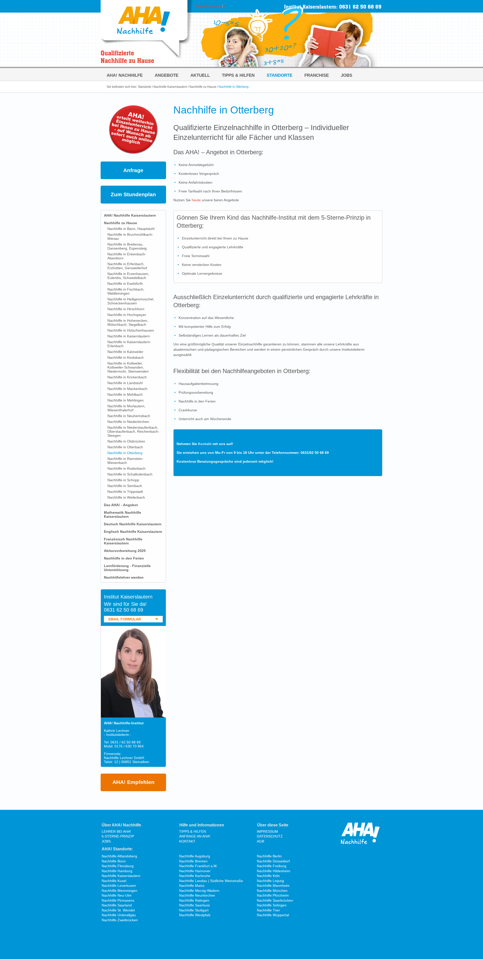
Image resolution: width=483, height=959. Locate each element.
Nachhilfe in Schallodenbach (129, 474)
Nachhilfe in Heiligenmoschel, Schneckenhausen (130, 301)
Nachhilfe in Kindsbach (125, 357)
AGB (260, 841)
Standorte (279, 75)
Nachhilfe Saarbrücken (275, 900)
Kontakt (205, 444)
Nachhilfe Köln (268, 876)
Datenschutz (270, 836)
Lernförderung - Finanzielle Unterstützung (127, 568)
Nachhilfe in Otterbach (125, 447)
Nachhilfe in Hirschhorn (125, 309)
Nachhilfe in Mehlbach (125, 394)
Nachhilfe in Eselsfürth (125, 284)
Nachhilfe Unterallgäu (119, 915)
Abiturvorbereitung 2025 (125, 551)
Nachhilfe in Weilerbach (126, 497)
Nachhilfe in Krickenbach (127, 377)
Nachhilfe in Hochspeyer (126, 315)
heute (196, 200)
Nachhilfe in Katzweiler (125, 352)
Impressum (267, 831)
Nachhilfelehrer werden (124, 577)
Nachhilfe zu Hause (202, 87)
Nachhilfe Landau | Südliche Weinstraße (211, 881)
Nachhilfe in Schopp (123, 480)
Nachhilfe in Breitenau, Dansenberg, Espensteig (127, 246)
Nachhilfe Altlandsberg (119, 856)
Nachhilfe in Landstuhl (125, 383)
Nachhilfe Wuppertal (273, 915)
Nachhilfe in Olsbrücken (126, 441)
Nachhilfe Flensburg (118, 866)
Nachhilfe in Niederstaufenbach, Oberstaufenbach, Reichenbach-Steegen (133, 431)
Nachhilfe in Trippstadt (125, 492)
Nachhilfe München (272, 891)
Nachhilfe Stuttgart (194, 910)
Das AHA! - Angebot (121, 505)
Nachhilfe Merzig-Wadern (199, 891)
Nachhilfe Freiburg (271, 866)
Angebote (166, 75)
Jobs (346, 75)
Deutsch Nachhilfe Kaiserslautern (133, 524)
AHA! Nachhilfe (125, 75)
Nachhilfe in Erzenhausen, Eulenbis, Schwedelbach (128, 276)
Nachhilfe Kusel (114, 881)
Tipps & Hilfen (238, 75)
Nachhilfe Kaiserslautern (170, 87)
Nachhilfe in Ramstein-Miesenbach (125, 461)
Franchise (316, 75)
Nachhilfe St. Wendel (118, 910)
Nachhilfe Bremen (193, 861)
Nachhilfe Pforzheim (273, 895)
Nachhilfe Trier (268, 910)
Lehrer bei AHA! (116, 831)
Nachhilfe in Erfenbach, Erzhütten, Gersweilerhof (127, 266)
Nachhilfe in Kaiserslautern (128, 336)
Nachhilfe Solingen (272, 905)
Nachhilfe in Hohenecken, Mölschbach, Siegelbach (127, 322)
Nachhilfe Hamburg (117, 871)
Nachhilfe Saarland (117, 905)
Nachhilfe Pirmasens (118, 900)
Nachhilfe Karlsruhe (194, 876)
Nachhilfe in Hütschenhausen (130, 330)
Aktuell (200, 75)
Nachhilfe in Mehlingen (125, 400)
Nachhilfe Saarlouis (194, 905)
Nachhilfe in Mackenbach (127, 389)
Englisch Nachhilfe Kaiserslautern (133, 532)
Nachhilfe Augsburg (194, 856)
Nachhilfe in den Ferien (124, 558)
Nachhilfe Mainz (192, 886)
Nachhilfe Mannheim (273, 886)
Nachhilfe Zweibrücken (120, 920)
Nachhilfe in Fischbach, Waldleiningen (125, 291)
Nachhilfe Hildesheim (273, 871)
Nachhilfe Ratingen (194, 900)
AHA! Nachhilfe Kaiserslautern (130, 215)
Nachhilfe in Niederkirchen (128, 422)
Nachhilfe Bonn (114, 861)
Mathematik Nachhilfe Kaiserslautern (122, 514)
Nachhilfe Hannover (195, 871)
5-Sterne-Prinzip (118, 836)
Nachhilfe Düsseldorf (273, 861)
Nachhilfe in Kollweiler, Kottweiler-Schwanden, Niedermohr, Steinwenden (128, 367)
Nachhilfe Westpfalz (195, 915)
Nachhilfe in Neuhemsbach (128, 416)
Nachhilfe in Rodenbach (126, 468)
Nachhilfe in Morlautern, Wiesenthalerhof (126, 408)
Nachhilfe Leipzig (270, 881)
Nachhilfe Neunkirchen (197, 895)
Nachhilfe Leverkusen (119, 886)
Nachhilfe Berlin (269, 856)
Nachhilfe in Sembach (124, 486)
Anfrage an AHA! (194, 836)
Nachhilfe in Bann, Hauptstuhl (130, 229)
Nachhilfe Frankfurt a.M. (198, 866)
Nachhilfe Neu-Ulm (117, 895)
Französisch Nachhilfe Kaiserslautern (123, 541)
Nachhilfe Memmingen (119, 891)
